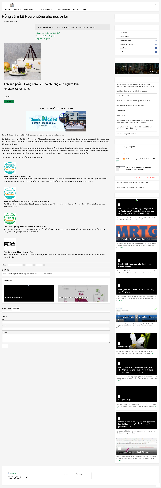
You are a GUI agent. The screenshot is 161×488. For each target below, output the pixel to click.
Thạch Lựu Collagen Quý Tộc (45, 36)
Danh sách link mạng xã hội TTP (125, 147)
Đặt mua (75, 9)
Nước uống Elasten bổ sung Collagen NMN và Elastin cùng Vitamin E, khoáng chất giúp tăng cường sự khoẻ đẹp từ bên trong (136, 211)
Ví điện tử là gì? (124, 400)
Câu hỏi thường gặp (63, 9)
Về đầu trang (79, 474)
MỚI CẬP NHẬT (122, 141)
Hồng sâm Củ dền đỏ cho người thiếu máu (73, 297)
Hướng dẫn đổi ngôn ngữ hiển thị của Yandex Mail (140, 159)
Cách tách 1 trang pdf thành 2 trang (133, 452)
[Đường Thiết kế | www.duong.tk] (12, 5)
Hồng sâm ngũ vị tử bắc (43, 39)
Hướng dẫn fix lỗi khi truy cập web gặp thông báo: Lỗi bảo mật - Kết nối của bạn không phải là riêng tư (136, 424)
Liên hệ (84, 9)
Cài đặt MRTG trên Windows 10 (131, 239)
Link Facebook (124, 347)
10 (120, 448)
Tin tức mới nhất (29, 9)
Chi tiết (146, 220)
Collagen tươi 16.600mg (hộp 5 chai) (47, 33)
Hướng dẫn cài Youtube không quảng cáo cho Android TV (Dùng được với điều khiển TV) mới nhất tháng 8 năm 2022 (135, 369)
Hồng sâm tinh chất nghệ (13, 297)
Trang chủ (7, 9)
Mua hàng (9, 101)
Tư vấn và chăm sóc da (45, 9)
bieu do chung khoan (122, 153)
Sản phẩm (16, 9)
